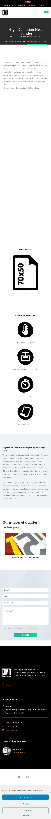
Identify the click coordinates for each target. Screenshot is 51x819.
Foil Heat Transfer (14, 77)
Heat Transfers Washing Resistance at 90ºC (24, 105)
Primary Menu (46, 12)
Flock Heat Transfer (15, 121)
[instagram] (23, 777)
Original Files (13, 134)
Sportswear (12, 185)
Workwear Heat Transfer (17, 35)
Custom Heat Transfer (16, 48)
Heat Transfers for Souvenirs (18, 38)
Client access (8, 5)
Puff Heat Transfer (15, 61)
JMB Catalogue (13, 144)
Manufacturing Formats (16, 131)
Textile (10, 163)
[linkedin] (32, 777)
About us (9, 685)
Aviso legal (25, 815)
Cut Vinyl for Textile (15, 150)
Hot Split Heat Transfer (16, 57)
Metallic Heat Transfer (16, 70)
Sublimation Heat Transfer (17, 109)
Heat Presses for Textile (16, 188)
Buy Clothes (12, 169)
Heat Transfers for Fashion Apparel (21, 25)
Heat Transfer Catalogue (17, 137)
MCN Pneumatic (14, 211)
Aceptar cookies (26, 797)
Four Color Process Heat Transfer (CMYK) (24, 86)
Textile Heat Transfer (15, 16)
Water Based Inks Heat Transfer (19, 96)
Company (21, 5)
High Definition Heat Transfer (19, 89)
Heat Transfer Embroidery (17, 153)
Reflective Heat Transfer (17, 73)
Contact (33, 5)
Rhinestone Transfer (15, 160)
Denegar (25, 804)
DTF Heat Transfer (15, 93)
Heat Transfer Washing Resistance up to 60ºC (25, 102)
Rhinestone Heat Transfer (17, 112)
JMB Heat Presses (14, 195)
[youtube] (27, 777)
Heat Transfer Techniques (17, 51)
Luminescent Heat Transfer (18, 80)
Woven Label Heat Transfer (18, 128)
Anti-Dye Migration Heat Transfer (20, 99)
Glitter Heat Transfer (15, 64)
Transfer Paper (13, 147)
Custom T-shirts (14, 176)
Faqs (42, 5)
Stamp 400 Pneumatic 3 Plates (19, 204)
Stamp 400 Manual (15, 198)
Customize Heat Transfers (17, 41)
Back (10, 19)
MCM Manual (13, 208)
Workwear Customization (17, 182)
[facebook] (19, 777)
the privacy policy (32, 629)
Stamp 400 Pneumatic (16, 201)
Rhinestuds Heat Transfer (17, 115)
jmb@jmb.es (14, 730)
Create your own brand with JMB (20, 172)
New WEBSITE (17, 749)
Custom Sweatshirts (15, 179)
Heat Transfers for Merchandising (20, 29)
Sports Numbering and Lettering (20, 156)
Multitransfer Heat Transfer (18, 118)
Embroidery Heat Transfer (17, 125)
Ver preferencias (26, 810)
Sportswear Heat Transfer (17, 32)
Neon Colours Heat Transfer (18, 67)
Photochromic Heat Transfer (18, 83)
